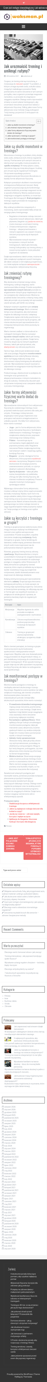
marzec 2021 (9, 1210)
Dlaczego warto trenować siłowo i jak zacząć (23, 952)
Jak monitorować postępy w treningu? (21, 139)
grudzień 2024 (10, 1132)
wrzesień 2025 (10, 1121)
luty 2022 (8, 1179)
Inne (6, 998)
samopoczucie (33, 264)
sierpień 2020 (10, 1229)
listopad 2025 (10, 1115)
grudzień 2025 (10, 1112)
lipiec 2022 (8, 1165)
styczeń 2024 (10, 1148)
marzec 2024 (9, 1143)
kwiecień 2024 (10, 1140)
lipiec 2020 (8, 1232)
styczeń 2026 (10, 1110)
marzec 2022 (9, 1176)
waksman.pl (27, 76)
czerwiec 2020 (10, 1235)
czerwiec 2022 (10, 1168)
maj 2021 (8, 1204)
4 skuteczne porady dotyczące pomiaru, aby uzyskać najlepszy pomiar (24, 1276)
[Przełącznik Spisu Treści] (37, 121)
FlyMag (17, 1377)
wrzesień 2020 (10, 1226)
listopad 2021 (10, 1187)
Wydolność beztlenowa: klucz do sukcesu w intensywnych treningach (24, 1298)
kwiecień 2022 (10, 1174)
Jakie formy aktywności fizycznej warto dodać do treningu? (21, 132)
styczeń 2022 (10, 1182)
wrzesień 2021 (10, 1193)
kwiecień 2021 (10, 1207)
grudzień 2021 (10, 1185)
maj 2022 (8, 1171)
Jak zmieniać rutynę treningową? (19, 128)
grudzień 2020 (10, 1218)
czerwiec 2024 (10, 1137)
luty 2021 (8, 1213)
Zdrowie (8, 1006)
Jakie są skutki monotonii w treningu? (21, 125)
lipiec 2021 (8, 1199)
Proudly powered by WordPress (20, 1374)
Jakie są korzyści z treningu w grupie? (21, 136)
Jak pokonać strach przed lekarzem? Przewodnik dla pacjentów (21, 1314)
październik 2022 (11, 1157)
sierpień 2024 (10, 1135)
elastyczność (9, 347)
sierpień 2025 (10, 1123)
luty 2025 (8, 1129)
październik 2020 (11, 1224)
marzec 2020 (9, 1243)
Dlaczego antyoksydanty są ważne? (19, 969)
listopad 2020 (10, 1221)
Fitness (8, 826)
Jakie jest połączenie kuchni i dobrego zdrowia (12, 843)
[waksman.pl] (23, 17)
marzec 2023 (9, 1151)
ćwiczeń (19, 84)
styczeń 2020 (10, 1249)
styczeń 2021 (10, 1215)
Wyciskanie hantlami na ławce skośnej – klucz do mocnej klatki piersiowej (27, 1064)
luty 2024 (8, 1146)
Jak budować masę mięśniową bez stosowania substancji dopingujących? (24, 1078)
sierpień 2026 (10, 1107)
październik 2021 (11, 1190)
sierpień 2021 (10, 1196)
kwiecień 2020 (10, 1240)
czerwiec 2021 (10, 1201)
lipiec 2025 (8, 1126)
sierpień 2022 (10, 1162)
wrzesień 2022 (10, 1160)
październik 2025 (11, 1118)
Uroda (7, 1004)
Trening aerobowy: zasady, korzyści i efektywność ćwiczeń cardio (23, 1349)
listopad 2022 (10, 1154)
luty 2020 (8, 1246)
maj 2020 (8, 1238)
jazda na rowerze (35, 221)
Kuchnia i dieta (10, 1001)
